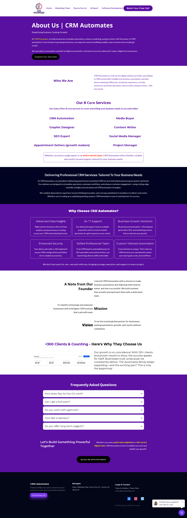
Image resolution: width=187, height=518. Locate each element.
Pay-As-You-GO (94, 487)
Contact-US (105, 487)
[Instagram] (135, 498)
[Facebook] (129, 498)
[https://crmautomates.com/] (39, 8)
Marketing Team (83, 487)
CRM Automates (41, 39)
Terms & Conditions (122, 488)
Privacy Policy (134, 488)
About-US (75, 490)
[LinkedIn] (142, 498)
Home (74, 487)
